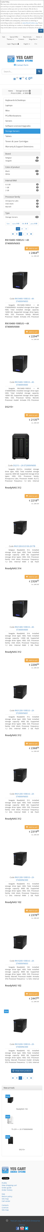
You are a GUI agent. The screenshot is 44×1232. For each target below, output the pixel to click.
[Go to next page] (27, 234)
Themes (9, 39)
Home (10, 91)
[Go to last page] (31, 234)
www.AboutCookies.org (30, 23)
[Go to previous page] (17, 234)
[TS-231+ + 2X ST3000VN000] (10, 1120)
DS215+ (22, 1149)
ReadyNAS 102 (22, 1109)
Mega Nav (32, 39)
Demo (38, 37)
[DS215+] (10, 1140)
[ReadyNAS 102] (10, 1099)
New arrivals (9, 1088)
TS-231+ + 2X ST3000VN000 (22, 1129)
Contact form (22, 65)
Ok (41, 31)
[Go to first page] (13, 234)
